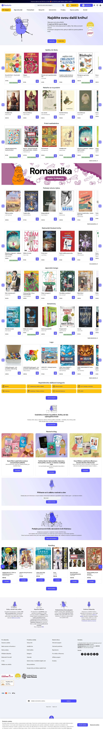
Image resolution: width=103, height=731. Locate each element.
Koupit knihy (52, 41)
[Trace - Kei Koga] (60, 559)
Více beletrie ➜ (93, 264)
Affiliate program (56, 657)
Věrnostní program (56, 642)
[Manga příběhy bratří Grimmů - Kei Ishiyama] (94, 559)
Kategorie (7, 10)
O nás (3, 660)
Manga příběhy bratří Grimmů (92, 573)
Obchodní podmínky (57, 646)
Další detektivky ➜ (93, 338)
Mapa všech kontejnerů (51, 538)
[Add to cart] (19, 81)
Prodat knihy (61, 41)
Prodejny (63, 10)
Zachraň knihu (52, 10)
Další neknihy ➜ (93, 378)
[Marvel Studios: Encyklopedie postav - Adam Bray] (77, 559)
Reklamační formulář (7, 657)
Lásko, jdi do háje (40, 572)
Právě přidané (30, 10)
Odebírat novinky (51, 501)
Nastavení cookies (94, 724)
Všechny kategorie (51, 397)
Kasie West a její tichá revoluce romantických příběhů (17, 462)
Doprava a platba (74, 10)
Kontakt (85, 10)
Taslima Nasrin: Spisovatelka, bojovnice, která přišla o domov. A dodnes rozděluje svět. (51, 462)
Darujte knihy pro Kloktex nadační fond (36, 668)
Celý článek (17, 470)
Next (100, 567)
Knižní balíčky (30, 650)
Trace (54, 572)
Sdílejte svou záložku (6, 664)
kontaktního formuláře (83, 644)
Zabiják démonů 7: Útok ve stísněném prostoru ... (9, 573)
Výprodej (29, 657)
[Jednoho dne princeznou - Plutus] (26, 559)
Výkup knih (41, 10)
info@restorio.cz (82, 646)
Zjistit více (69, 728)
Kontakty (54, 660)
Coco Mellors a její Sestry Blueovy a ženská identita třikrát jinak (85, 462)
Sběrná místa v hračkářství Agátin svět (36, 660)
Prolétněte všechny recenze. (89, 620)
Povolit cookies (82, 724)
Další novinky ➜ (93, 160)
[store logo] (6, 5)
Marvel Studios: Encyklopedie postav (75, 573)
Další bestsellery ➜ (92, 224)
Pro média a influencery (58, 653)
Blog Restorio (55, 650)
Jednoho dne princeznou (25, 572)
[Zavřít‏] (101, 1)
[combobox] (49, 5)
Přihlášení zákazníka (6, 653)
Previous (3, 567)
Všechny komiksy (51, 588)
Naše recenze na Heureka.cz (8, 646)
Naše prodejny (5, 650)
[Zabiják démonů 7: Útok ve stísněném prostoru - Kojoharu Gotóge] (9, 559)
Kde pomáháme (31, 664)
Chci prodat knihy (51, 424)
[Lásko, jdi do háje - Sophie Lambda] (43, 559)
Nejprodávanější (18, 10)
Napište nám (54, 706)
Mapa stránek (48, 706)
